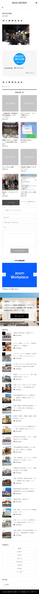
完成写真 (19, 565)
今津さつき (19, 558)
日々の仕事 (19, 571)
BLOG (19, 548)
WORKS (20, 555)
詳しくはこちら (19, 316)
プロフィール (29, 73)
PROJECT (19, 551)
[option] (19, 276)
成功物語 (19, 568)
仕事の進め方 (19, 561)
